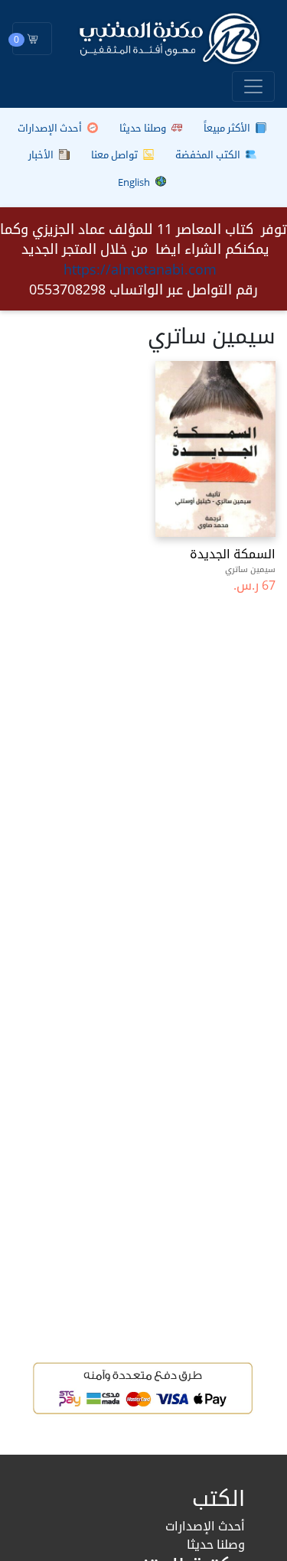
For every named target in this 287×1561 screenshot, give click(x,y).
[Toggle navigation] (253, 86)
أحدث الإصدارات (51, 128)
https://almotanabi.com (140, 269)
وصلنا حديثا (143, 128)
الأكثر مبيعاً (228, 128)
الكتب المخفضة (209, 154)
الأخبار (42, 154)
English (135, 182)
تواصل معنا (115, 154)
